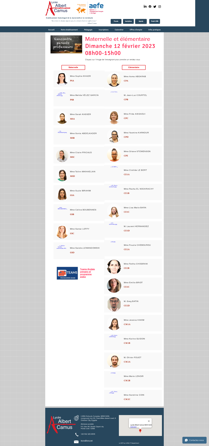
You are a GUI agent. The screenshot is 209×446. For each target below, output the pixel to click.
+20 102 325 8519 (88, 434)
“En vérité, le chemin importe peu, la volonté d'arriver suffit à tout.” (74, 21)
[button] (69, 30)
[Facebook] (150, 6)
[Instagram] (159, 6)
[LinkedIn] (145, 6)
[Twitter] (155, 6)
